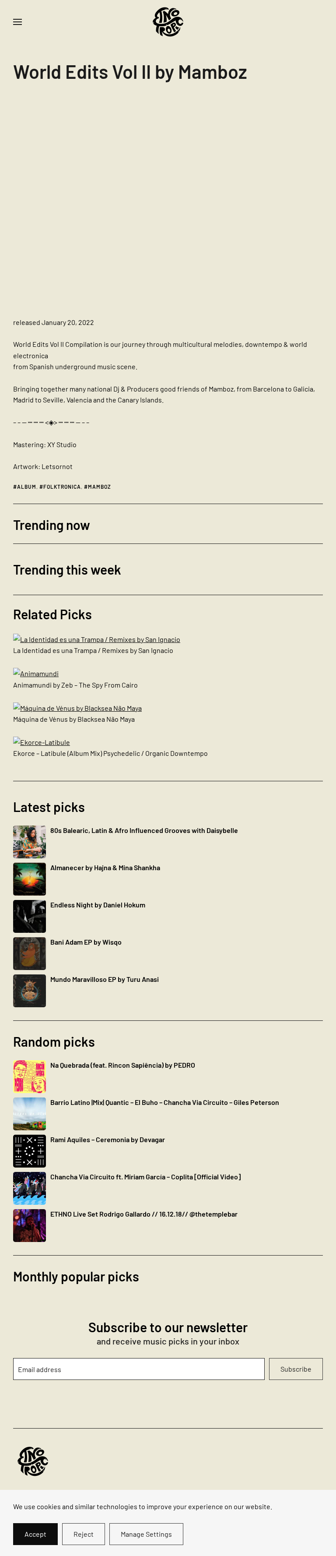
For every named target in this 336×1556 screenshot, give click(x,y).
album (26, 486)
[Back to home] (168, 22)
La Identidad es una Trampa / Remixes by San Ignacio (93, 650)
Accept (35, 1534)
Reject (84, 1534)
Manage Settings (146, 1534)
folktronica (62, 486)
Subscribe (296, 1369)
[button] (17, 22)
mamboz (99, 486)
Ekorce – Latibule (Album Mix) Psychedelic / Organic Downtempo (110, 753)
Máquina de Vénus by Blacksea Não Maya (74, 719)
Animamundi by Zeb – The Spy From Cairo (75, 685)
